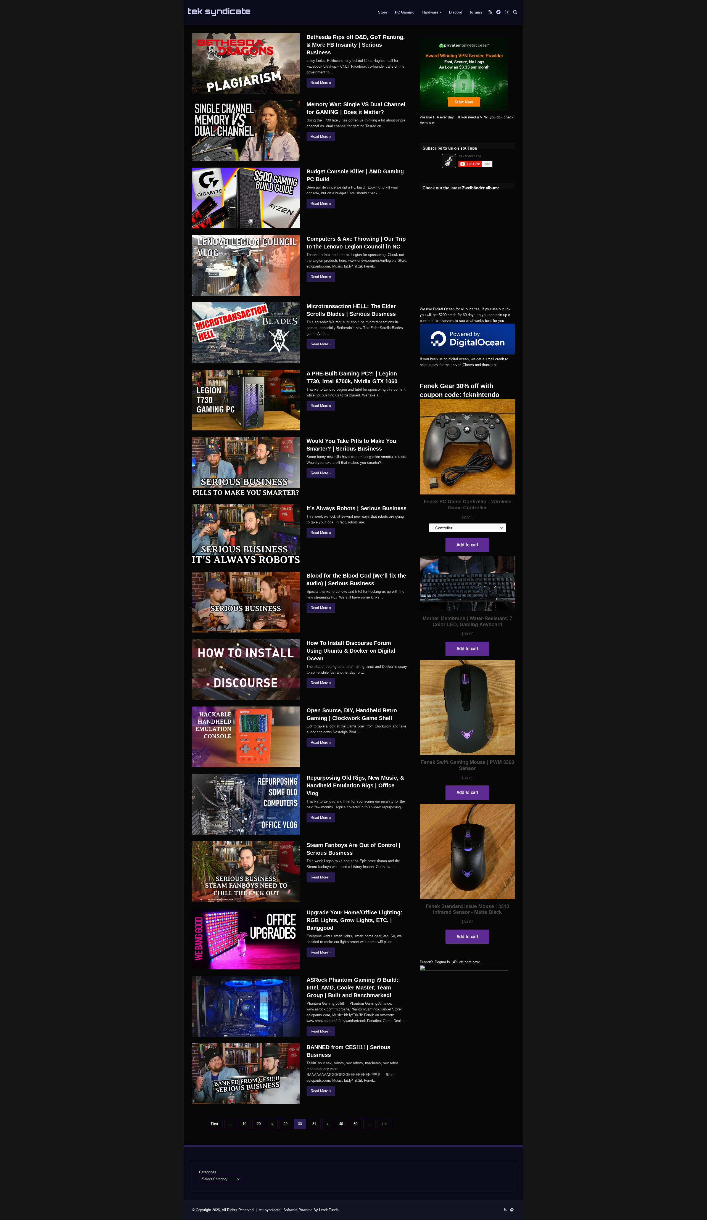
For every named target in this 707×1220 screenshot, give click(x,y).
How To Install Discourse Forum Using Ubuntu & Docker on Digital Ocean (351, 650)
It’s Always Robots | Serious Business (357, 508)
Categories (207, 1172)
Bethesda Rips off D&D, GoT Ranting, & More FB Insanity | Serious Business (356, 44)
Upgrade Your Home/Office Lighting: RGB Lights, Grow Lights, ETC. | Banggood (354, 920)
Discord (455, 12)
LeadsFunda (329, 1210)
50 (355, 1124)
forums (476, 12)
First (214, 1124)
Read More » (321, 83)
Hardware (430, 12)
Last (385, 1124)
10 (244, 1124)
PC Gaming (405, 12)
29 (285, 1124)
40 (341, 1124)
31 (314, 1124)
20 (259, 1124)
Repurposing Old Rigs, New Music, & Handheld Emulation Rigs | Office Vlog (355, 785)
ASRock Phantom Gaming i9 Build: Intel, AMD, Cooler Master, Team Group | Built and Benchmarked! (353, 987)
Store (382, 12)
